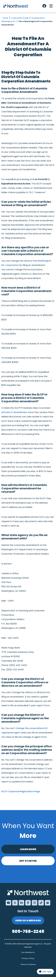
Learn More (28, 849)
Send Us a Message (28, 920)
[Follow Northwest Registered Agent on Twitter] (15, 902)
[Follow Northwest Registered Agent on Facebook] (28, 902)
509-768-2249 (28, 931)
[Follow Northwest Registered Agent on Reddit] (47, 902)
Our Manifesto (28, 952)
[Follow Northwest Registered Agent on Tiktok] (41, 902)
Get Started (28, 860)
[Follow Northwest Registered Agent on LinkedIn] (21, 902)
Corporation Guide (19, 18)
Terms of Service (28, 964)
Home (5, 18)
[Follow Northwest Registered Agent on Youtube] (8, 902)
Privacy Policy (28, 958)
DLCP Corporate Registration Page (20, 791)
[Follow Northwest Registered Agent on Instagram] (34, 902)
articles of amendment (14, 412)
